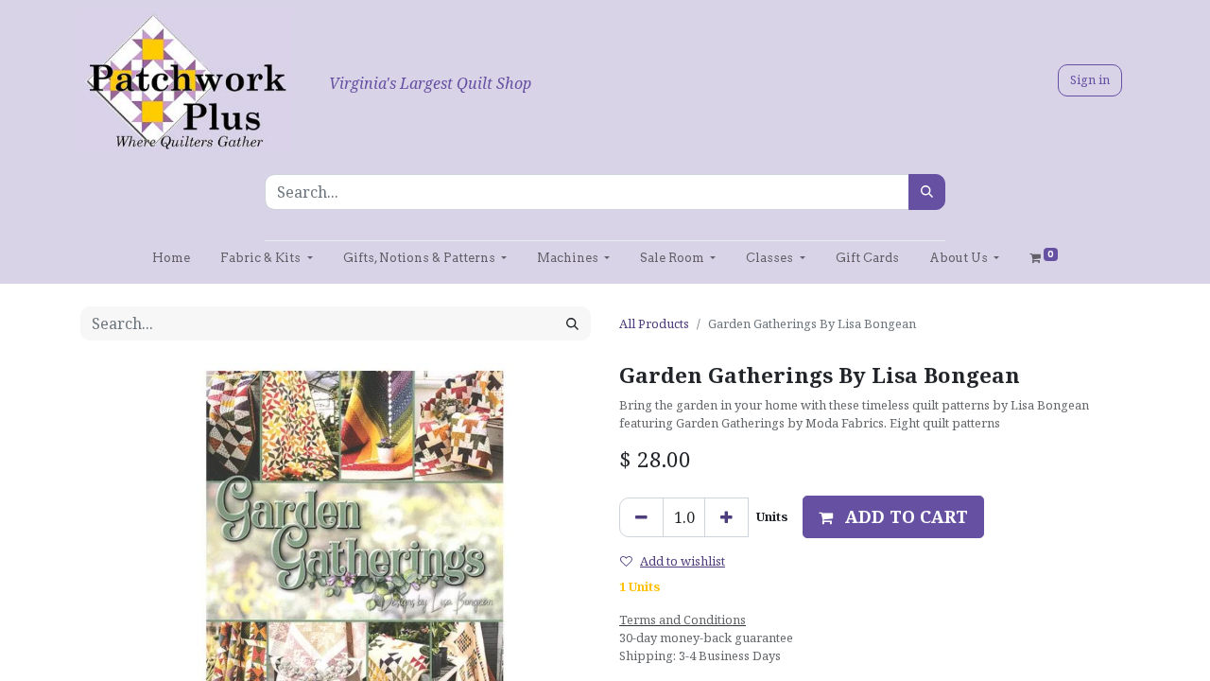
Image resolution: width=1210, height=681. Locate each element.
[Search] (926, 192)
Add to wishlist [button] (682, 560)
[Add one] (726, 517)
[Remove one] (641, 517)
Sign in (1090, 79)
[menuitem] (171, 257)
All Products (654, 323)
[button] (893, 517)
